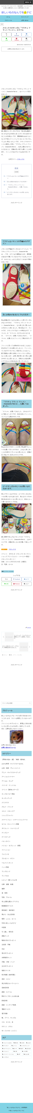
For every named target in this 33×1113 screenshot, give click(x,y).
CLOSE (16, 171)
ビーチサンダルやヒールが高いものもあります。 (18, 193)
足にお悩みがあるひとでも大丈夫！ (17, 181)
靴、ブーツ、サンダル (8, 571)
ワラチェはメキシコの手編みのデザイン (18, 177)
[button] (26, 39)
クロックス (20, 159)
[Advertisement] (16, 69)
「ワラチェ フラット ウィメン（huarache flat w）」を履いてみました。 (17, 187)
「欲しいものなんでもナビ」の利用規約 (16, 1107)
